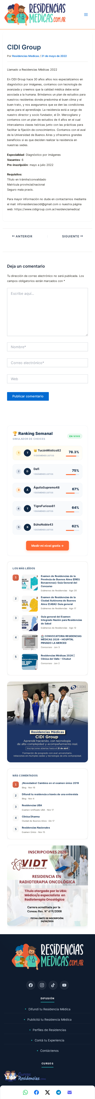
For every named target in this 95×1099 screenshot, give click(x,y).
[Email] (69, 1092)
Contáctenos (47, 1050)
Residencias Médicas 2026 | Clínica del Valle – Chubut (57, 657)
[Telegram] (58, 1092)
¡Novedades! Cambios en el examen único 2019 (50, 783)
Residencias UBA (32, 805)
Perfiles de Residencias (47, 1030)
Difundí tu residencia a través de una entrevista (50, 794)
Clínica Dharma (31, 816)
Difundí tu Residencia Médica (47, 1009)
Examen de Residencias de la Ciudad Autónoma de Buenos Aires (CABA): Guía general (58, 601)
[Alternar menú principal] (86, 14)
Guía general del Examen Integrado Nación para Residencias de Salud (61, 620)
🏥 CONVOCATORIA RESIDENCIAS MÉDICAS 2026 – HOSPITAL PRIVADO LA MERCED (61, 639)
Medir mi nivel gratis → (47, 545)
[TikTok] (53, 985)
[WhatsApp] (25, 1092)
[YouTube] (64, 985)
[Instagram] (42, 985)
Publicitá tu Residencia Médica (47, 1019)
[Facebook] (30, 985)
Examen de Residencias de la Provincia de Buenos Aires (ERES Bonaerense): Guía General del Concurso (60, 581)
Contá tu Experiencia (47, 1040)
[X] (47, 1092)
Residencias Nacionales (36, 827)
